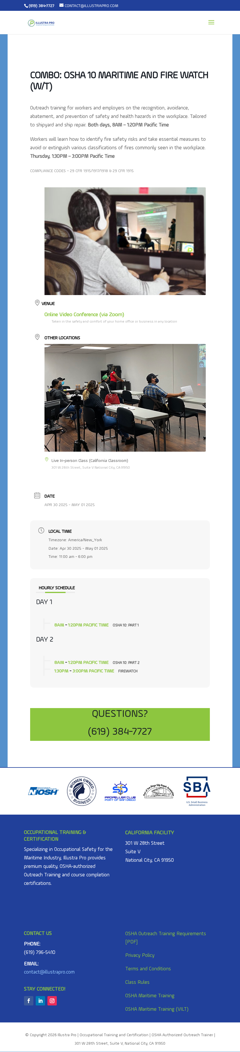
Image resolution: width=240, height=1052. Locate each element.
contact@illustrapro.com (49, 972)
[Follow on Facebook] (28, 1000)
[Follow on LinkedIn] (40, 1000)
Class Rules (137, 982)
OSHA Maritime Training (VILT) (156, 1009)
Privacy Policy (140, 955)
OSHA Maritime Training (149, 995)
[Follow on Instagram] (52, 1000)
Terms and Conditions (148, 969)
